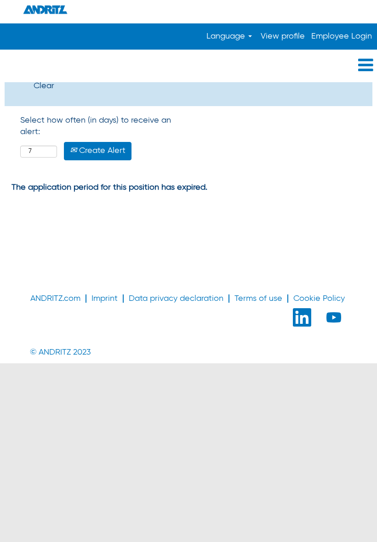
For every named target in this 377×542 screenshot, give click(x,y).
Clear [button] (44, 86)
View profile (283, 36)
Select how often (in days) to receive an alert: (95, 126)
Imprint (104, 298)
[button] (188, 66)
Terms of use (258, 298)
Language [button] (226, 36)
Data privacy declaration (176, 298)
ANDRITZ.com (55, 298)
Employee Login (341, 36)
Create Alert (101, 151)
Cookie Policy (319, 298)
